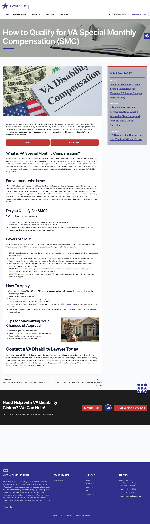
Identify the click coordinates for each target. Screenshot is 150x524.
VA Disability (114, 131)
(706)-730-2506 (128, 492)
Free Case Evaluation (138, 14)
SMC (69, 304)
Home (6, 14)
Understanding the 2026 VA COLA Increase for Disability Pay (24, 380)
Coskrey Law (10, 124)
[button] (147, 36)
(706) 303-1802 (119, 14)
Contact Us (65, 14)
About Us (36, 14)
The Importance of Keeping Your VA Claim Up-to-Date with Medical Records (78, 382)
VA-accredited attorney (67, 363)
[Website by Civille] (27, 473)
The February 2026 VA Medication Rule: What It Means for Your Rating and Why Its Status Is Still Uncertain (125, 116)
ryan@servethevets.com (132, 496)
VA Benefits (114, 80)
